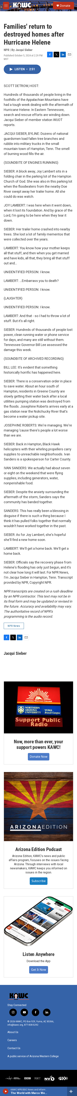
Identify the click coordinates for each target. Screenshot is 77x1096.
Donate (65, 5)
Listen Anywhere (38, 954)
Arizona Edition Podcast (38, 849)
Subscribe (39, 881)
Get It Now (38, 970)
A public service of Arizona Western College (33, 1056)
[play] (5, 1091)
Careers (12, 1040)
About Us (12, 1032)
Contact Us (13, 1048)
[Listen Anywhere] (38, 921)
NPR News (14, 625)
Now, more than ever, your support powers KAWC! (38, 744)
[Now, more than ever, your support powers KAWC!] (38, 707)
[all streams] (72, 1091)
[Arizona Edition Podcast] (38, 806)
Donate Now (38, 757)
